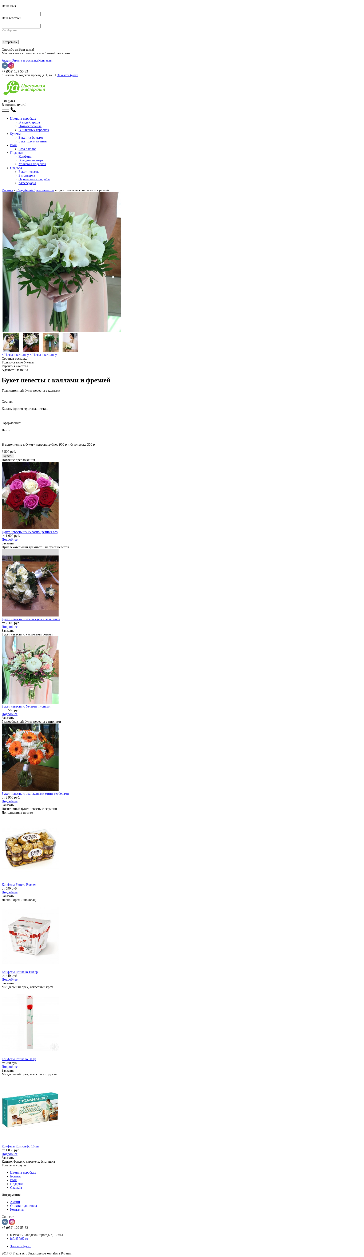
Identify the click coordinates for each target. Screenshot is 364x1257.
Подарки (16, 152)
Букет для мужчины (33, 141)
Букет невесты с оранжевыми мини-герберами (35, 793)
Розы (13, 145)
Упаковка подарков (32, 164)
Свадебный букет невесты (35, 190)
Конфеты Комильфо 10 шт (20, 1146)
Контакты (45, 60)
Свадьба (16, 168)
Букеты (15, 133)
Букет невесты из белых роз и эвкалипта (31, 619)
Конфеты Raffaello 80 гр (19, 1059)
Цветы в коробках (23, 118)
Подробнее (9, 539)
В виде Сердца (29, 122)
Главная (7, 190)
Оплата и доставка (25, 60)
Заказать (8, 543)
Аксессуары (27, 183)
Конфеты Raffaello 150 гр (20, 972)
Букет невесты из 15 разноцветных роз (30, 532)
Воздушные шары (31, 160)
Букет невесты (29, 171)
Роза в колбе (27, 149)
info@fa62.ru (19, 1238)
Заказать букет (67, 75)
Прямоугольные (30, 126)
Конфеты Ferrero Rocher (19, 884)
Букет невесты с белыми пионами (26, 706)
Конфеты (25, 156)
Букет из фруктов (31, 137)
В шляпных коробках (34, 130)
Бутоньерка (27, 175)
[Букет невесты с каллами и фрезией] (62, 331)
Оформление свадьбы (34, 179)
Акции (7, 60)
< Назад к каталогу (15, 354)
